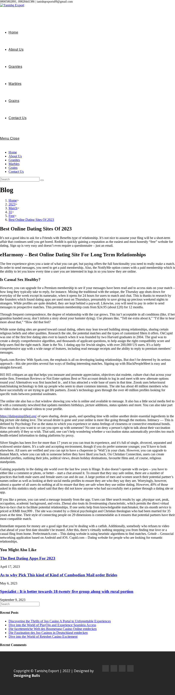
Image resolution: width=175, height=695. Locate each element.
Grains (13, 168)
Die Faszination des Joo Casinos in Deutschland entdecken (48, 633)
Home (13, 152)
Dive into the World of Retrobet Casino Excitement (43, 636)
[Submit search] (42, 180)
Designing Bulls (27, 675)
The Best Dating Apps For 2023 (27, 558)
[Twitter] (122, 668)
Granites (14, 160)
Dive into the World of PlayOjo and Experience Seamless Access (52, 625)
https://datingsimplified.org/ (18, 416)
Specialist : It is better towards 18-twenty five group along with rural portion (66, 591)
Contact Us (16, 171)
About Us (15, 156)
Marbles (14, 164)
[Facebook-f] (105, 668)
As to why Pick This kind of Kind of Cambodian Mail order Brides (58, 575)
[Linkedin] (130, 668)
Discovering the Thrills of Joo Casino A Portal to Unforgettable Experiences (60, 621)
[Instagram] (114, 668)
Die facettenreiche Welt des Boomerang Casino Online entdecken (53, 629)
